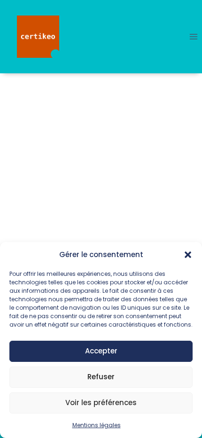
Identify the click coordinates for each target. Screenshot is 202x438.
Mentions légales (96, 425)
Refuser (101, 377)
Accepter (101, 351)
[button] (188, 254)
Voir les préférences (101, 402)
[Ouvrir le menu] (193, 36)
